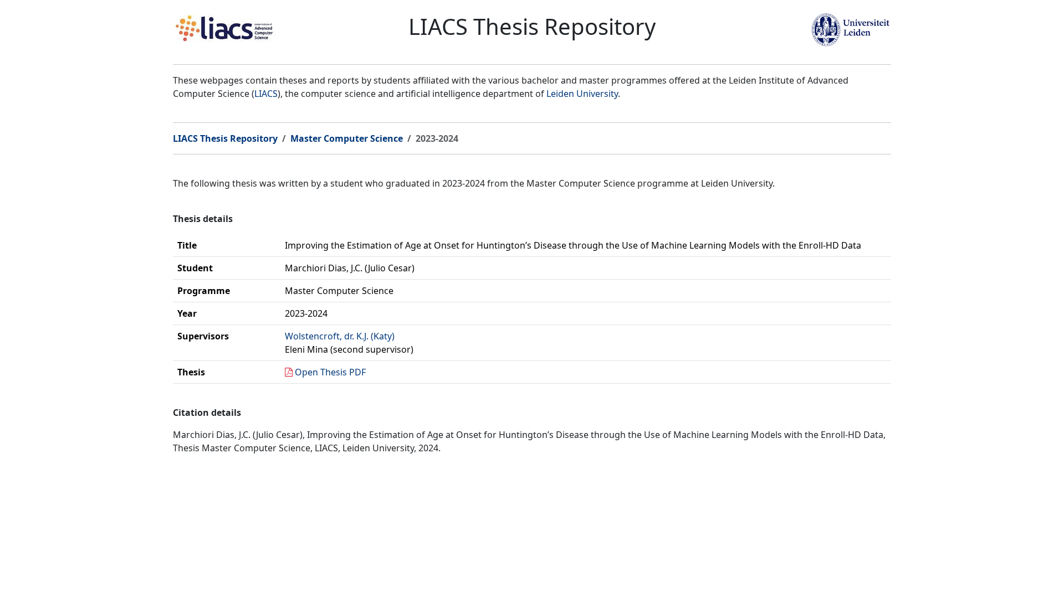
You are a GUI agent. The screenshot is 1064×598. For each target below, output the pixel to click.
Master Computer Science (346, 138)
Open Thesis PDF (330, 372)
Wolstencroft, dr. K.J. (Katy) (340, 336)
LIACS (266, 93)
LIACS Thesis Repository (225, 138)
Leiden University (582, 93)
